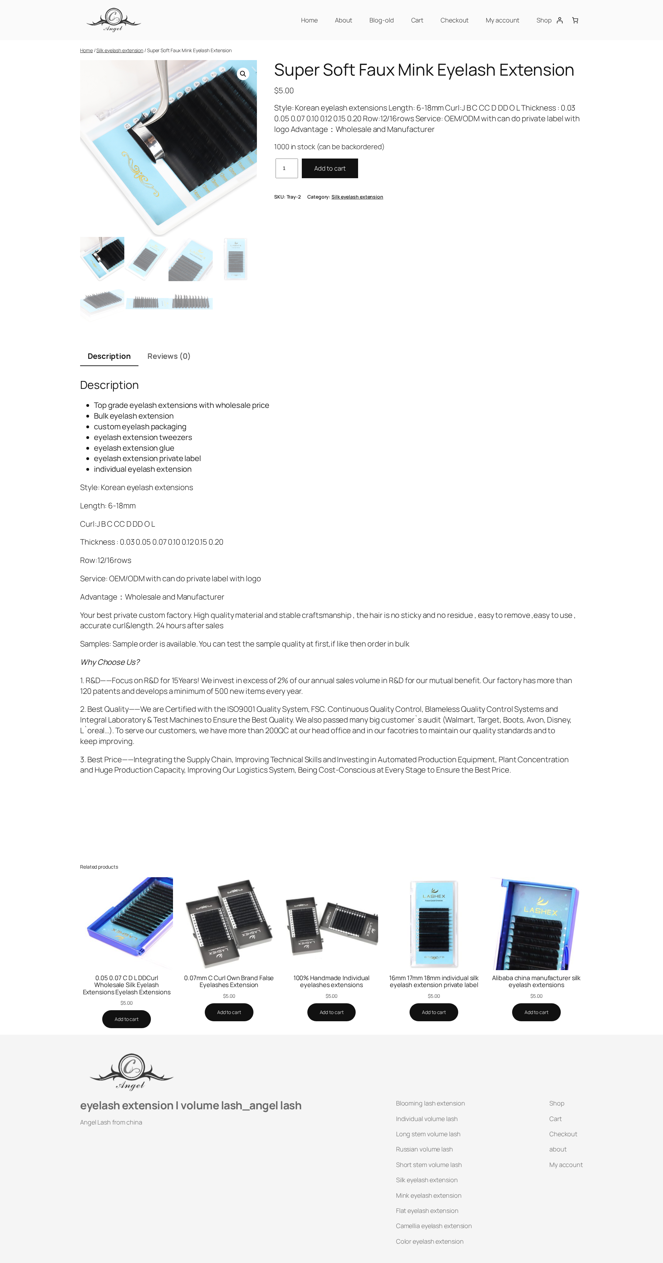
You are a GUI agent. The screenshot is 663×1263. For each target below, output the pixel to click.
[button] (243, 74)
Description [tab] (109, 356)
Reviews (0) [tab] (169, 356)
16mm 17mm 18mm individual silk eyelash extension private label (434, 981)
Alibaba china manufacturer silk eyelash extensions (536, 981)
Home (86, 50)
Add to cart (330, 168)
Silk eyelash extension (119, 50)
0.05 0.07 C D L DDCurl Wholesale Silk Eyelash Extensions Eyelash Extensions (127, 984)
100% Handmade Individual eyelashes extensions (332, 981)
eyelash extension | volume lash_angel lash (190, 1105)
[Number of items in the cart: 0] (575, 20)
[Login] (559, 20)
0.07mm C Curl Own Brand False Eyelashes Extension (229, 981)
